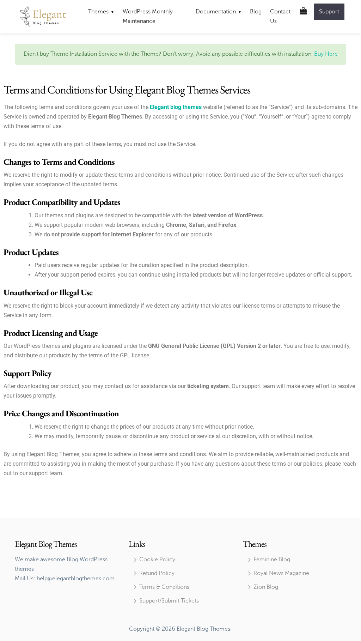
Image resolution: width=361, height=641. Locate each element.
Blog (256, 11)
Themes (98, 11)
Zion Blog (265, 587)
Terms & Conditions (164, 587)
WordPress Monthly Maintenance (148, 16)
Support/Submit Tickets (169, 601)
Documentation (216, 11)
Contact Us (280, 16)
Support (329, 11)
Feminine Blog (271, 559)
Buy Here (325, 54)
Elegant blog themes (176, 107)
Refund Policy (157, 573)
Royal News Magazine (281, 573)
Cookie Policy (157, 559)
